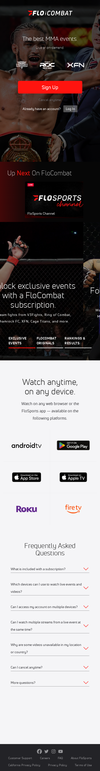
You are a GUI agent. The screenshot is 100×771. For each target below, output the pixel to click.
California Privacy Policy (24, 765)
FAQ (60, 758)
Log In (70, 109)
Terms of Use (83, 765)
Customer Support (20, 758)
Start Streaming (57, 204)
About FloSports (81, 758)
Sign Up (50, 87)
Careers (45, 758)
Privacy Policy (57, 765)
